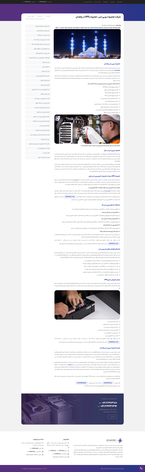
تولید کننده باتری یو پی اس (43, 148)
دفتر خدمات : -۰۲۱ (44, 2)
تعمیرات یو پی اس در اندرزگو (43, 112)
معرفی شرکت (119, 2)
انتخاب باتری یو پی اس (87, 2)
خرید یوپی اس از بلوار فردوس (43, 31)
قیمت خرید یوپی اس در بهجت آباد (42, 99)
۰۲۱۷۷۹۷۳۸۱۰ (108, 383)
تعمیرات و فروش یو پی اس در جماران (41, 117)
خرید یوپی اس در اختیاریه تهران (42, 53)
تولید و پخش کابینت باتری (43, 157)
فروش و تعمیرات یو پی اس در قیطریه (41, 121)
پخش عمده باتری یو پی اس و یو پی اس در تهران (39, 144)
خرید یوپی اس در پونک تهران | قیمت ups (40, 44)
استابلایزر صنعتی (45, 67)
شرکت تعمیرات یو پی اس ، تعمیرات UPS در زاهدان (34, 19)
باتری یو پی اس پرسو (45, 85)
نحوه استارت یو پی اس (44, 126)
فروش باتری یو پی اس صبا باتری (42, 130)
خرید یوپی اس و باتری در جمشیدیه (41, 108)
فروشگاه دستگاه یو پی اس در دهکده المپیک (39, 58)
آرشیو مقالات (105, 2)
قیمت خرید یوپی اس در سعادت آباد (41, 40)
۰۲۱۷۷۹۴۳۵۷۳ (81, 383)
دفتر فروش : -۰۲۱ (29, 2)
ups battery (117, 70)
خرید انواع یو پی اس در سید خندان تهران (40, 90)
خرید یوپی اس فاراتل (45, 94)
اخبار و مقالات (39, 16)
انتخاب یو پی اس (97, 2)
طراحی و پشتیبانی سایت (118, 469)
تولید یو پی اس (46, 153)
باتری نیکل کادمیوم (45, 80)
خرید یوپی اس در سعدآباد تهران (42, 103)
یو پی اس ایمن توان (45, 139)
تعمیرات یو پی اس (30, 16)
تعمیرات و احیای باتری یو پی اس (42, 76)
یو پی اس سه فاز (45, 62)
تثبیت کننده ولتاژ (45, 71)
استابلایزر (70, 365)
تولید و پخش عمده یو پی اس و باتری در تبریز (39, 135)
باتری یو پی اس (107, 191)
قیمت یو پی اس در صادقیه (43, 35)
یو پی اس (75, 180)
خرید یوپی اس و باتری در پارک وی (42, 26)
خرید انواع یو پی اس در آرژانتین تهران (41, 49)
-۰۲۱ (69, 197)
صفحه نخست (48, 16)
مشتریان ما (112, 2)
